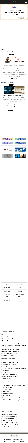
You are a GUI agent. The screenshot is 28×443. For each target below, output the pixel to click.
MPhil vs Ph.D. (6, 429)
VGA (7, 284)
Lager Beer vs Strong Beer (9, 387)
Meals (19, 287)
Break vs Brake (6, 341)
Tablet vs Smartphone (8, 418)
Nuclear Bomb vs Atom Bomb (10, 362)
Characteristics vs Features (9, 339)
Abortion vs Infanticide (8, 355)
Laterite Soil (7, 291)
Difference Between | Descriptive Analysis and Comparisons (14, 12)
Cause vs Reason (7, 334)
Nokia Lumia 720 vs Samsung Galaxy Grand (14, 385)
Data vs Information (7, 372)
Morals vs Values (6, 389)
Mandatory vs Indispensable (9, 353)
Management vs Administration (10, 374)
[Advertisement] (14, 34)
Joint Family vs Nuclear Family (10, 425)
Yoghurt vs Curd (6, 378)
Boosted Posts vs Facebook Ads (10, 351)
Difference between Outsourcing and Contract (14, 95)
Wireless (19, 291)
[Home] (14, 7)
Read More (14, 78)
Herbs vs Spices (6, 336)
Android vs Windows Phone (9, 376)
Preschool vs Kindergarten (9, 364)
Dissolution (20, 301)
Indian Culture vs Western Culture (11, 422)
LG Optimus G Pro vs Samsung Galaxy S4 (13, 399)
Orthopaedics (6, 287)
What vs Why (5, 391)
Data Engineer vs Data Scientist (10, 349)
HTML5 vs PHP (6, 395)
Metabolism (20, 284)
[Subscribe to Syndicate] (1, 431)
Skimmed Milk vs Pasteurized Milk (11, 397)
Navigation (14, 1)
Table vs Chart (6, 366)
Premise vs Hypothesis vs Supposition (12, 343)
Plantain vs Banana (7, 393)
